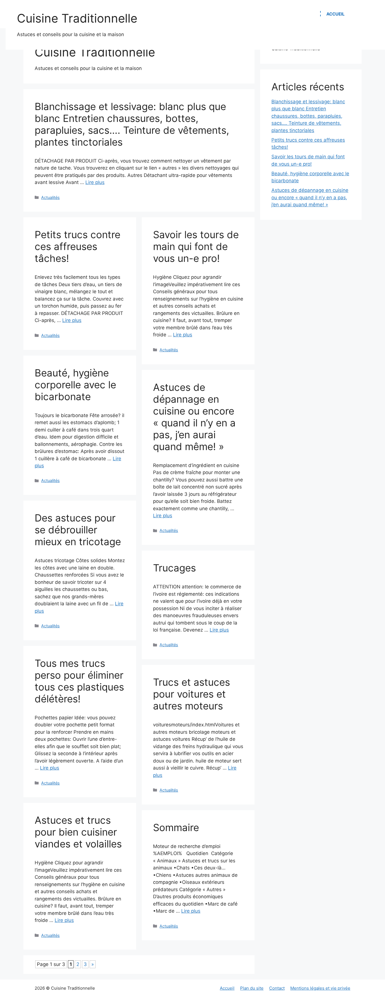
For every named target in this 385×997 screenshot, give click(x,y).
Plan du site (252, 988)
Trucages (174, 568)
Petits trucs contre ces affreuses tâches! (77, 246)
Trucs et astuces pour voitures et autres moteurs (191, 694)
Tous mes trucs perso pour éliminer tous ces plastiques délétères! (79, 681)
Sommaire (176, 827)
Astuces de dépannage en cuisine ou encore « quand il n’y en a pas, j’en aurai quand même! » (194, 416)
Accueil (335, 14)
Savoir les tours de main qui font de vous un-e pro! (196, 246)
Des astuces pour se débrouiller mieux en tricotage (78, 529)
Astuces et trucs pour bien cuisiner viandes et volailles (78, 832)
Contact (277, 988)
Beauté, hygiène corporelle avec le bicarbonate (75, 384)
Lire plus (95, 182)
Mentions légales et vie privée (320, 988)
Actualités (50, 197)
